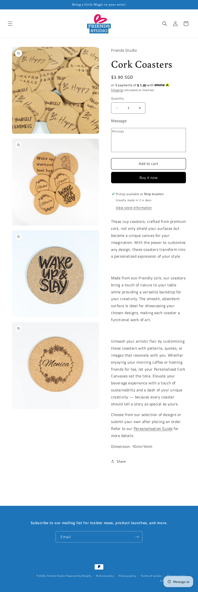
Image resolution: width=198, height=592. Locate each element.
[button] (10, 23)
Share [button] (121, 461)
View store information (134, 207)
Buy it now (149, 177)
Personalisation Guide (153, 428)
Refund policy (105, 576)
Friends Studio (55, 576)
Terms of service (151, 576)
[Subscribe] (137, 537)
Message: (119, 121)
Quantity (117, 98)
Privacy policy (127, 576)
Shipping (117, 90)
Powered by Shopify (79, 576)
